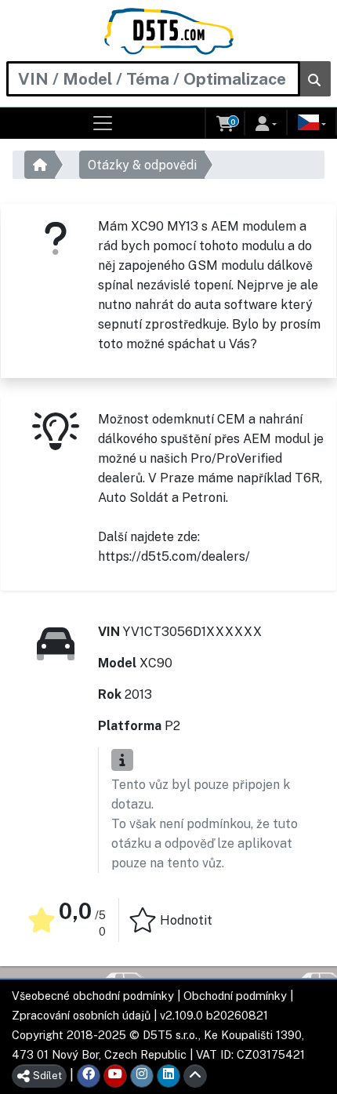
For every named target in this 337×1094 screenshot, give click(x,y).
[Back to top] (195, 1076)
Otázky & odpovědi (142, 165)
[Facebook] (88, 1076)
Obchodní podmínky (235, 995)
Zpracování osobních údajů (81, 1015)
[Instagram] (142, 1076)
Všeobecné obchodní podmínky (93, 995)
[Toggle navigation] (103, 123)
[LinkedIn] (168, 1076)
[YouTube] (115, 1076)
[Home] (169, 31)
